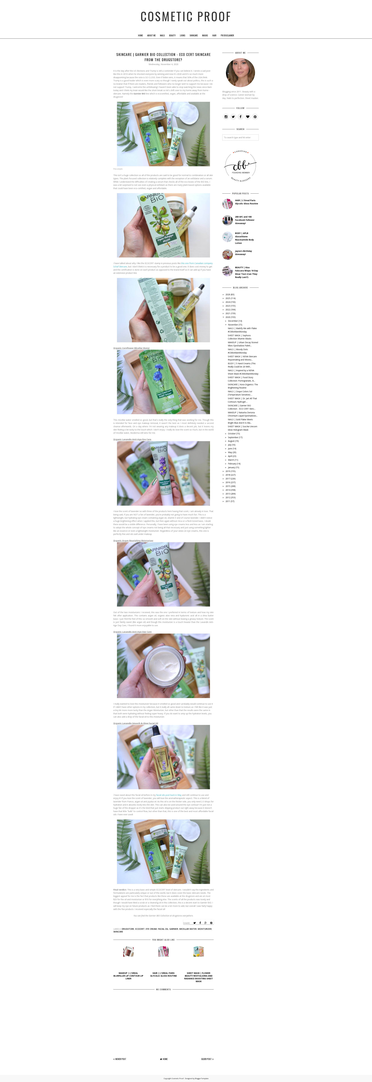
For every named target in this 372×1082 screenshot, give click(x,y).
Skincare (194, 35)
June (230, 448)
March (231, 459)
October (232, 433)
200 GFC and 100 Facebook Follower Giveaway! (244, 220)
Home (140, 35)
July (229, 444)
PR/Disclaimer (227, 35)
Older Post (206, 1059)
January (231, 467)
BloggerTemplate (202, 1078)
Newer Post (120, 1059)
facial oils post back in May (168, 795)
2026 (228, 294)
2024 (228, 302)
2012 (228, 497)
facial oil (163, 928)
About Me (151, 35)
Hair (214, 35)
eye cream (151, 928)
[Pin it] (211, 923)
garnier (173, 928)
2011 (228, 501)
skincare (118, 931)
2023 (228, 305)
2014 (228, 490)
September (233, 437)
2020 (228, 317)
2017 (228, 478)
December (233, 320)
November (233, 324)
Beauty (172, 35)
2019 (228, 471)
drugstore (128, 928)
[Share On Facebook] (200, 923)
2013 (228, 493)
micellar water (188, 928)
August (231, 441)
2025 (228, 298)
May (230, 452)
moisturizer (205, 928)
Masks (205, 35)
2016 (228, 482)
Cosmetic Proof (186, 16)
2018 (228, 474)
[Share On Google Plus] (205, 923)
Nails (162, 35)
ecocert (140, 928)
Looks (182, 35)
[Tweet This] (194, 923)
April (230, 456)
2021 (228, 313)
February (232, 463)
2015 (228, 486)
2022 (228, 309)
